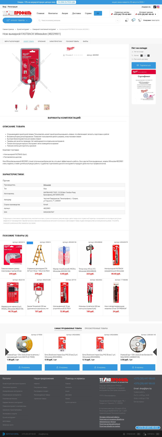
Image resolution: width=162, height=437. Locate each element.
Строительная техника (10, 398)
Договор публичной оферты (109, 417)
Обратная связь (12, 434)
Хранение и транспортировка (12, 410)
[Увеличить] (32, 73)
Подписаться (145, 65)
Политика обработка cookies (109, 426)
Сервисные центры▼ (122, 13)
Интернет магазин (147, 13)
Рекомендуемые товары (42, 395)
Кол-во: (136, 55)
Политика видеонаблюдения (109, 424)
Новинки (37, 383)
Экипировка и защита (10, 413)
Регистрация (12, 7)
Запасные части (8, 425)
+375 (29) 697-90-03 (29, 434)
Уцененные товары (40, 398)
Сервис (88, 13)
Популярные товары (40, 387)
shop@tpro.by (146, 388)
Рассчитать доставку (141, 59)
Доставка (76, 13)
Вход (4, 7)
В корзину (26, 367)
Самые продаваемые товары (68, 328)
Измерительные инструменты (12, 391)
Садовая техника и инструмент (13, 402)
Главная (40, 13)
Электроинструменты (10, 387)
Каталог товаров (18, 20)
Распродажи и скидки (41, 391)
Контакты (53, 13)
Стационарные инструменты (12, 395)
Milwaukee (47, 185)
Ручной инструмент (9, 417)
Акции (65, 13)
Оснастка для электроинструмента (14, 383)
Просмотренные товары (96, 328)
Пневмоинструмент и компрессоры (14, 406)
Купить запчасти (70, 402)
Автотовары (7, 421)
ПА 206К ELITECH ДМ (66, 2)
